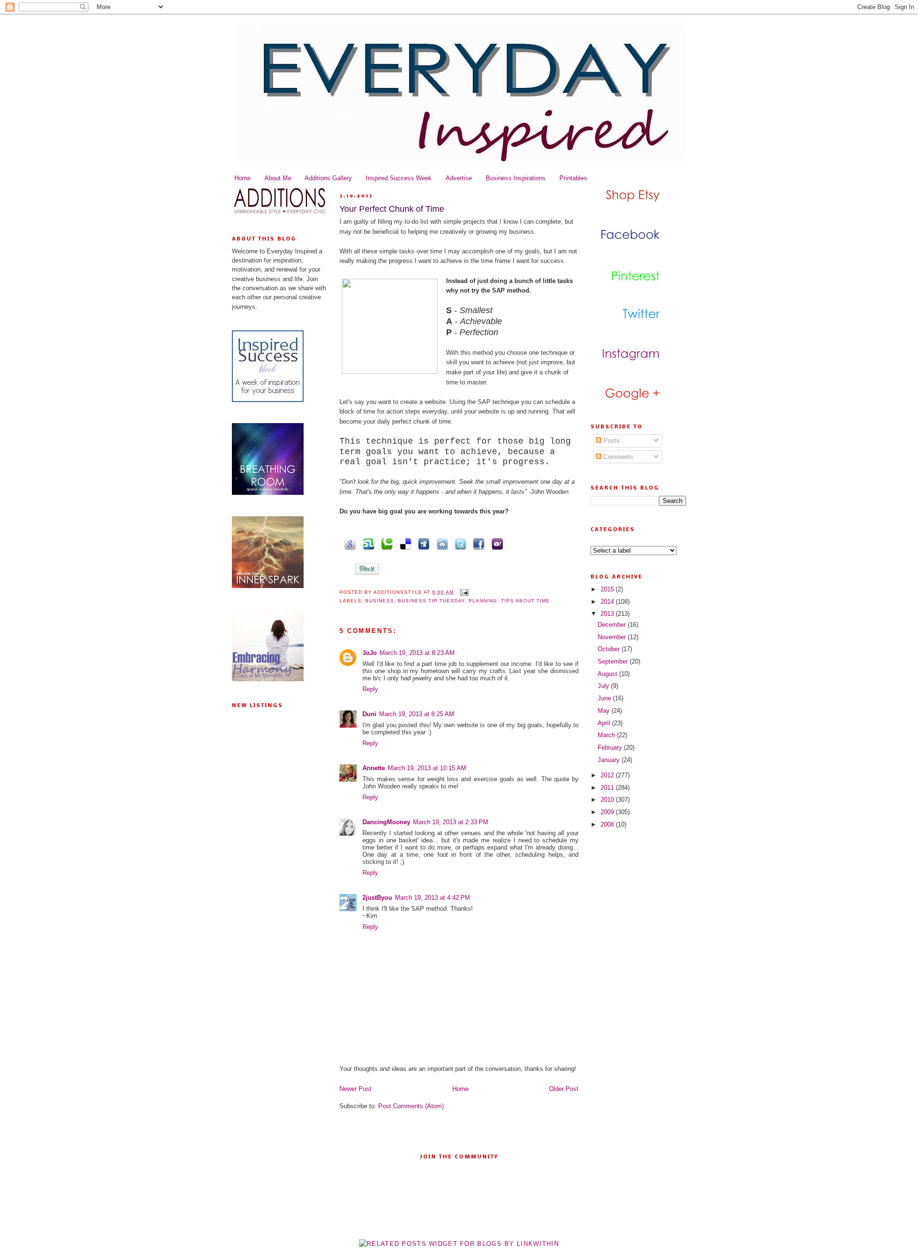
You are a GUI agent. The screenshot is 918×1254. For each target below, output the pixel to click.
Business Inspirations (516, 178)
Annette (373, 768)
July (604, 685)
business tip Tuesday (431, 600)
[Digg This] (422, 543)
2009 (608, 812)
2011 (608, 787)
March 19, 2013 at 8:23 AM (417, 652)
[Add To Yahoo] (495, 543)
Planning (483, 600)
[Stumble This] (367, 543)
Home (242, 178)
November (613, 637)
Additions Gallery (328, 178)
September (614, 661)
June (605, 698)
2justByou (377, 897)
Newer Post (355, 1088)
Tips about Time (525, 600)
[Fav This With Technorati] (385, 543)
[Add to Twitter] (459, 543)
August (608, 673)
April (605, 723)
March (607, 735)
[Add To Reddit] (440, 543)
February (611, 747)
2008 (608, 824)
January (610, 759)
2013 (608, 613)
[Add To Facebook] (477, 543)
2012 (608, 775)
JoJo (369, 652)
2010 (608, 799)
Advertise (459, 178)
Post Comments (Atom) (411, 1106)
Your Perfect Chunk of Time (391, 209)
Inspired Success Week (399, 178)
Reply (370, 689)
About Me (277, 178)
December (613, 624)
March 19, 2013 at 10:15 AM (427, 768)
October (610, 649)
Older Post (564, 1088)
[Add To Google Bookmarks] (348, 543)
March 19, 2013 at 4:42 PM (432, 897)
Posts (610, 440)
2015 (608, 589)
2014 (608, 601)
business (379, 600)
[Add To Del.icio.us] (403, 543)
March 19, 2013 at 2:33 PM (450, 822)
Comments (617, 456)
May (605, 710)
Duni (369, 714)
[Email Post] (463, 592)
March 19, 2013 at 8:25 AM (416, 714)
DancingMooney (386, 822)
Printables (573, 178)
